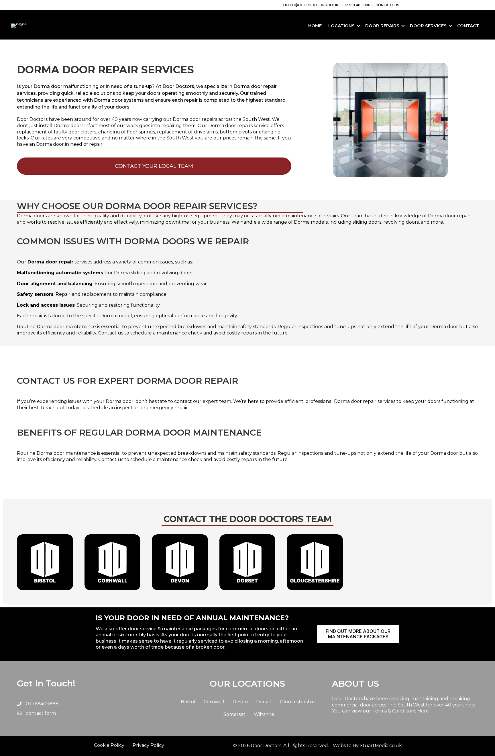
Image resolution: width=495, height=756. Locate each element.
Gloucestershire (298, 701)
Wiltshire (264, 714)
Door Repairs (382, 25)
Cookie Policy (109, 745)
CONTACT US (387, 5)
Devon (240, 701)
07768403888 (42, 703)
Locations (341, 25)
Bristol (188, 701)
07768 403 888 (356, 5)
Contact (468, 25)
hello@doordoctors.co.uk (310, 5)
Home (315, 25)
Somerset (234, 714)
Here (423, 711)
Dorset (264, 701)
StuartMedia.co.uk (381, 745)
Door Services (428, 25)
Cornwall (214, 701)
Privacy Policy (148, 745)
